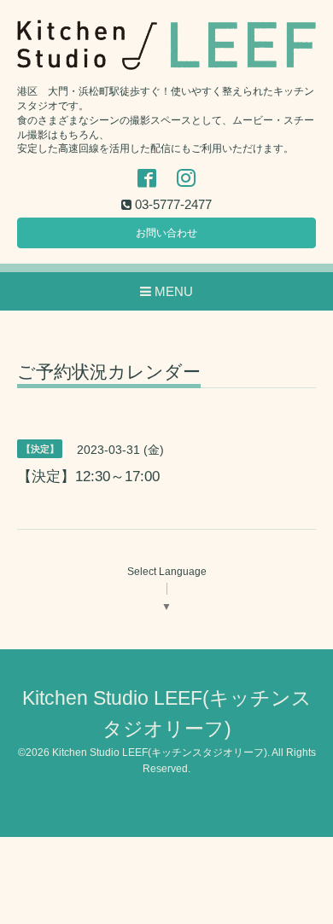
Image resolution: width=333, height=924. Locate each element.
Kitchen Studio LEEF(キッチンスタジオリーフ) (159, 752)
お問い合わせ (166, 233)
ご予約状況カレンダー (109, 372)
